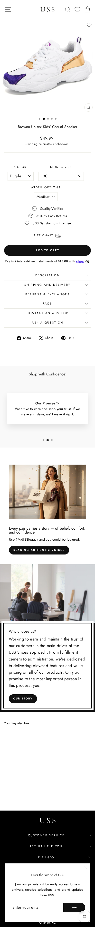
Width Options (46, 187)
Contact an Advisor (47, 313)
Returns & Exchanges (47, 294)
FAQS (47, 303)
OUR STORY (23, 698)
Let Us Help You (46, 846)
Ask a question (47, 322)
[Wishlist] (77, 9)
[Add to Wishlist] (89, 25)
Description (47, 275)
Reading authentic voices (39, 550)
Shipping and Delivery (47, 285)
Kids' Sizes (61, 167)
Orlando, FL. (47, 922)
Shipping (32, 144)
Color (20, 167)
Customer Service (46, 835)
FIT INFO (46, 857)
